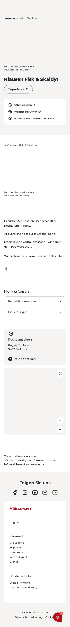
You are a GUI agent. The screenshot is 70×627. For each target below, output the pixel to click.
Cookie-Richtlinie (20, 582)
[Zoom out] (60, 430)
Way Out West (18, 557)
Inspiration (16, 547)
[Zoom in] (60, 420)
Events (14, 561)
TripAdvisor (16, 89)
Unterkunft (16, 552)
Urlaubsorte (17, 542)
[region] (35, 401)
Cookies (50, 617)
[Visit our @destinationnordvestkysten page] (35, 493)
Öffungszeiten (23, 104)
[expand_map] (60, 373)
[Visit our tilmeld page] (45, 493)
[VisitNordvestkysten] (20, 508)
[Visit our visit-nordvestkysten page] (55, 493)
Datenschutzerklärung (23, 587)
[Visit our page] (15, 493)
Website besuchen (26, 111)
